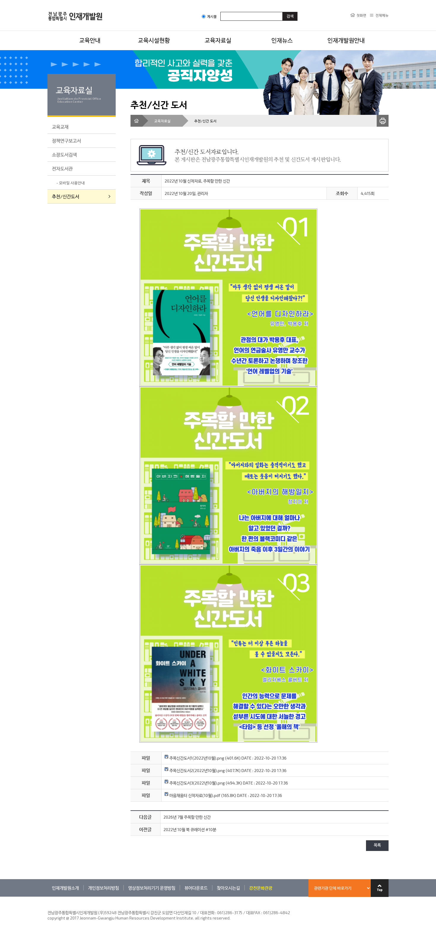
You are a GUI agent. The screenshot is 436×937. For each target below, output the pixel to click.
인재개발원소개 (65, 887)
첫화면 (361, 15)
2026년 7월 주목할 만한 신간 (187, 817)
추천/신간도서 (65, 196)
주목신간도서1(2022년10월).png (196, 757)
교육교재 (60, 126)
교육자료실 (218, 40)
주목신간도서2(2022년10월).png (196, 770)
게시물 (212, 16)
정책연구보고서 (66, 140)
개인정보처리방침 (103, 887)
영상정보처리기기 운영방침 (151, 887)
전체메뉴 (382, 15)
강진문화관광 (260, 887)
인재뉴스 (282, 40)
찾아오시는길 (228, 887)
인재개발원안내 (346, 40)
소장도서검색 (64, 154)
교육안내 (90, 40)
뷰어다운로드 (196, 887)
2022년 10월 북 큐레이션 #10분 (189, 829)
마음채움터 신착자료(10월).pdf (194, 795)
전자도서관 (62, 168)
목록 (377, 845)
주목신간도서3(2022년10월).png (196, 782)
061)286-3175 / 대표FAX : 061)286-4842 (253, 912)
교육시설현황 (154, 40)
